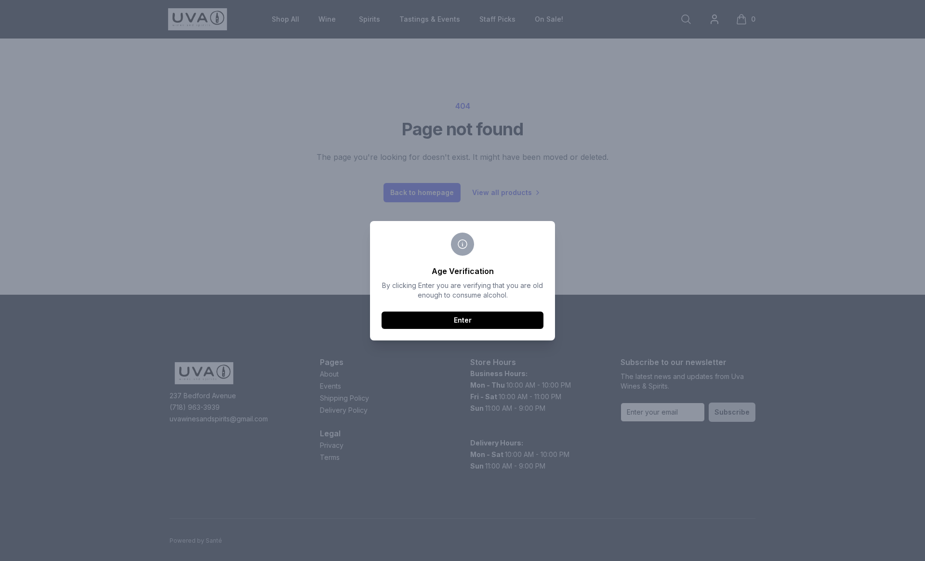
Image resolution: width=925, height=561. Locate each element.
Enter (463, 320)
